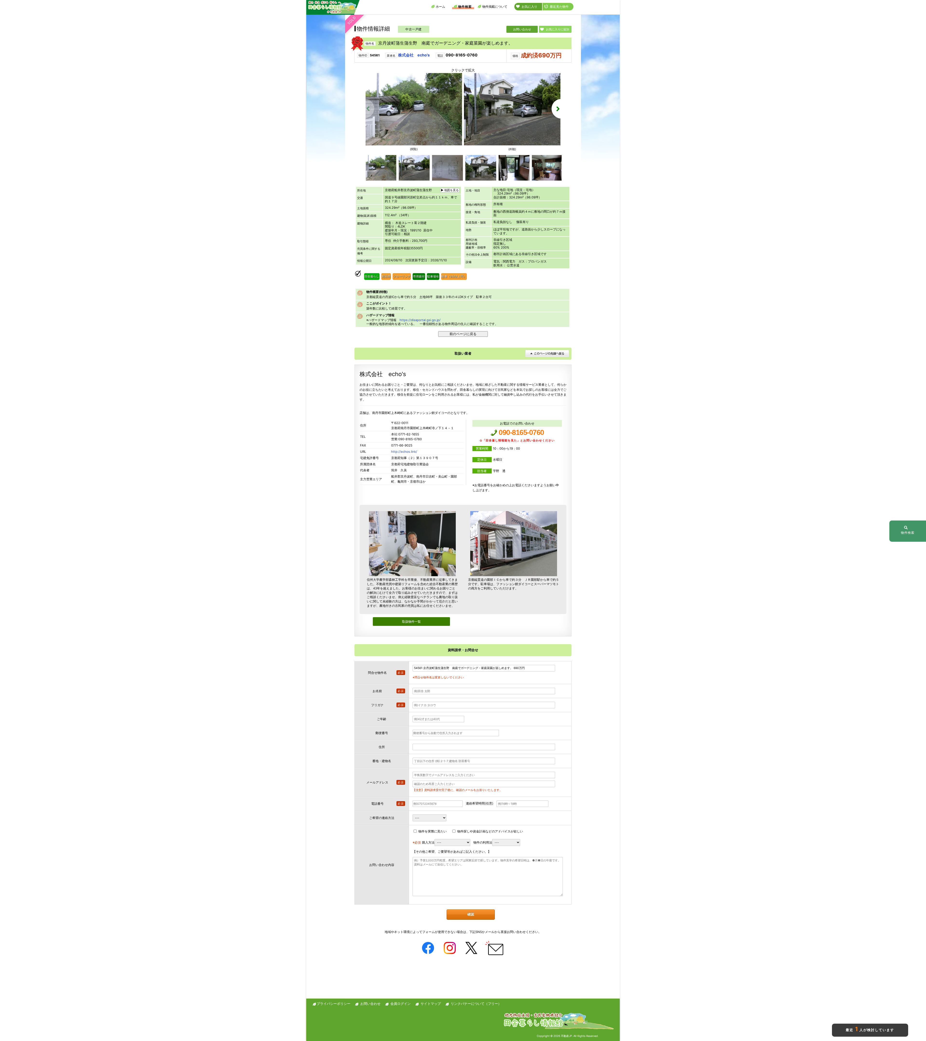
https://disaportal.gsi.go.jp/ (420, 320)
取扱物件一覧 (411, 621)
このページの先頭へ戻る (547, 353)
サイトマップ (431, 1003)
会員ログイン (400, 1003)
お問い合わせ (522, 29)
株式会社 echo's (414, 55)
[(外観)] (512, 144)
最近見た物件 (559, 6)
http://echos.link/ (404, 451)
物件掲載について (494, 6)
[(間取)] (414, 144)
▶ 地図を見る (450, 190)
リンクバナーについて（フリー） (476, 1003)
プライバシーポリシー (333, 1003)
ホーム (440, 6)
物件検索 (465, 6)
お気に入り (529, 6)
